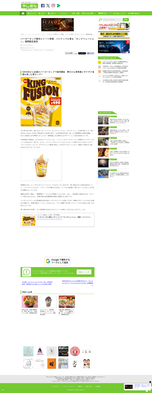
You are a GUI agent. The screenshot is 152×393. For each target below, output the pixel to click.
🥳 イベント (63, 13)
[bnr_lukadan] (87, 356)
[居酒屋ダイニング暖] (52, 368)
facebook (43, 5)
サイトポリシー (56, 386)
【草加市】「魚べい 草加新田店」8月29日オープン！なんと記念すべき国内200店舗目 (115, 67)
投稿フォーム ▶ (84, 272)
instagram (53, 5)
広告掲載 (97, 386)
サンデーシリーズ (39, 50)
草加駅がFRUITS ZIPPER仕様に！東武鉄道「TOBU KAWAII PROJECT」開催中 (115, 71)
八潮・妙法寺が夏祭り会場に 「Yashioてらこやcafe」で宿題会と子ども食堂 (119, 142)
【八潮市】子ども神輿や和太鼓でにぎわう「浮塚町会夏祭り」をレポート (119, 174)
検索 (125, 19)
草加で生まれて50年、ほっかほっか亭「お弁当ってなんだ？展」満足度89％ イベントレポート (119, 120)
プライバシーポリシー (69, 386)
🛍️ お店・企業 (74, 13)
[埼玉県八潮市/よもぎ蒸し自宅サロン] (75, 356)
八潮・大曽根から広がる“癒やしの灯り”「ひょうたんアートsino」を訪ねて (120, 153)
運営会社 (80, 386)
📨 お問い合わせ (133, 13)
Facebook (90, 53)
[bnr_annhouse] (63, 368)
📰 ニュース (32, 13)
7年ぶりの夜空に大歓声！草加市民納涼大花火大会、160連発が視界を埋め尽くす (119, 163)
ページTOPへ (150, 391)
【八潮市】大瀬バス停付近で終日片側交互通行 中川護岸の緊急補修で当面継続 (115, 80)
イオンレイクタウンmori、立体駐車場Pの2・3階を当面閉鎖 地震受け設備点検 (115, 62)
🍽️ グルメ (42, 13)
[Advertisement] (99, 5)
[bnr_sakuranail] (40, 368)
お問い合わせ (89, 386)
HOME (23, 13)
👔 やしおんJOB (87, 13)
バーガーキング (49, 50)
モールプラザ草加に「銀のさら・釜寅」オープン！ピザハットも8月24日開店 (115, 76)
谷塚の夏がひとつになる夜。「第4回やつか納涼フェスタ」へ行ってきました (119, 131)
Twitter (82, 53)
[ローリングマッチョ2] (114, 53)
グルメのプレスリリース (39, 34)
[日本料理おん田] (75, 368)
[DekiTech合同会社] (63, 356)
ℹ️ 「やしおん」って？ (117, 13)
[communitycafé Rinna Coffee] (28, 368)
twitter (48, 5)
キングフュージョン (27, 50)
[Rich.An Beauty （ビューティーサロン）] (28, 356)
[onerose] (52, 356)
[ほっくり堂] (87, 368)
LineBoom (58, 5)
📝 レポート (52, 13)
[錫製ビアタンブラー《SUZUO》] (57, 25)
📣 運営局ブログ (101, 13)
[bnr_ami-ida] (40, 356)
